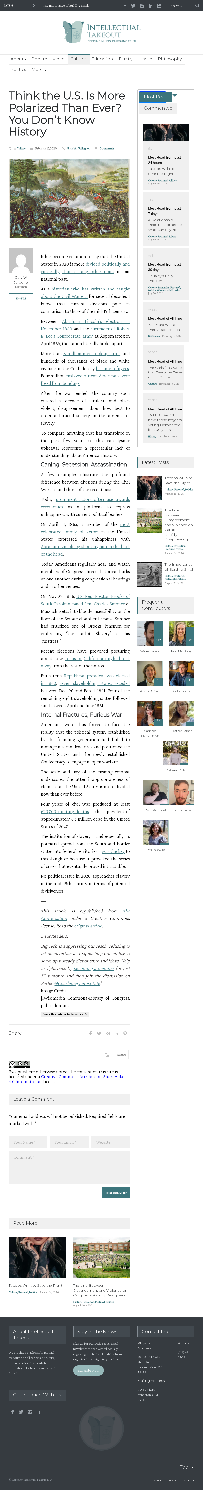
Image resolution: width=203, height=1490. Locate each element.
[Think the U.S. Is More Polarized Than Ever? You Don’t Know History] (69, 198)
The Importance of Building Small (66, 5)
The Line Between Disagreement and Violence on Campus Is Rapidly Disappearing (101, 1290)
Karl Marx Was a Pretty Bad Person (164, 327)
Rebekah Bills (175, 770)
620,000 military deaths (65, 811)
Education (102, 59)
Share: (16, 1033)
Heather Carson (181, 731)
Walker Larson (150, 651)
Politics (18, 69)
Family (125, 59)
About (17, 59)
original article (88, 925)
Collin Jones (181, 691)
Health (145, 59)
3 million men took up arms (91, 353)
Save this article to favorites (63, 1014)
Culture (78, 59)
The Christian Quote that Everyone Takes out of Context (165, 372)
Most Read (156, 97)
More (37, 69)
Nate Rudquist (156, 810)
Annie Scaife (156, 849)
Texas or (73, 658)
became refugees (112, 368)
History (152, 436)
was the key (113, 851)
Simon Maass (182, 810)
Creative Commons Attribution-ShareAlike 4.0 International (66, 1079)
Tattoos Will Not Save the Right (35, 1285)
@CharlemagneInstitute (76, 983)
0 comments (107, 148)
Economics (163, 287)
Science (172, 236)
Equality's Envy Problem (160, 278)
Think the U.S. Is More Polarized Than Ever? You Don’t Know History (67, 113)
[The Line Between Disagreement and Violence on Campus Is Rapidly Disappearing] (101, 1258)
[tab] (152, 97)
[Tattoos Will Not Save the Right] (37, 1258)
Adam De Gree (150, 691)
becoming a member (94, 968)
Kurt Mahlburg (181, 651)
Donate (39, 59)
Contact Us (188, 1480)
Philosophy (170, 59)
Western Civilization (168, 290)
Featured (23, 1292)
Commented (158, 108)
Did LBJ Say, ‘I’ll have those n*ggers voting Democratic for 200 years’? (165, 422)
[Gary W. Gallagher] (21, 260)
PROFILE (21, 298)
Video (59, 59)
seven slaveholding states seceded (95, 683)
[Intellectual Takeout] (102, 35)
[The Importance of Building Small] (149, 574)
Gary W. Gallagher (78, 148)
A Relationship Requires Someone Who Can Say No (165, 225)
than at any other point (88, 271)
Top (184, 1467)
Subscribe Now (88, 1370)
